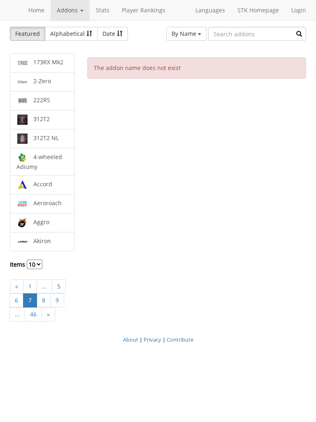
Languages (210, 10)
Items (18, 264)
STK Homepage (258, 10)
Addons (68, 10)
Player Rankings (143, 10)
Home (36, 10)
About (130, 339)
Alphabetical (68, 34)
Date (109, 34)
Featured (27, 34)
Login (298, 10)
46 (33, 314)
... (44, 286)
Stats (102, 10)
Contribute (180, 339)
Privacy (152, 339)
